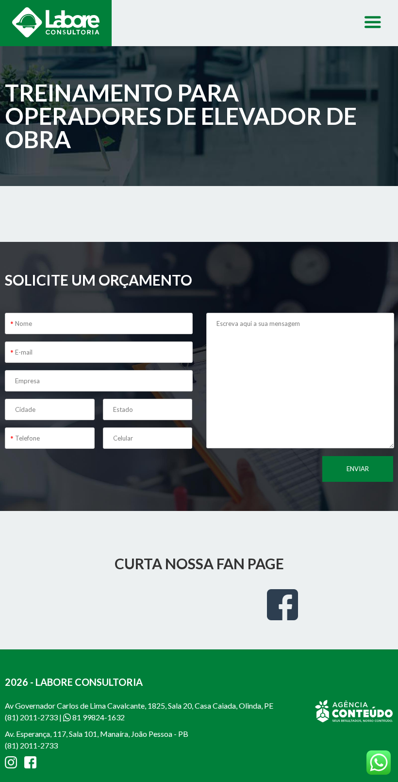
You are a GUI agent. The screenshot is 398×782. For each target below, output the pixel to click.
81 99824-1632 (98, 717)
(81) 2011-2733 (31, 717)
